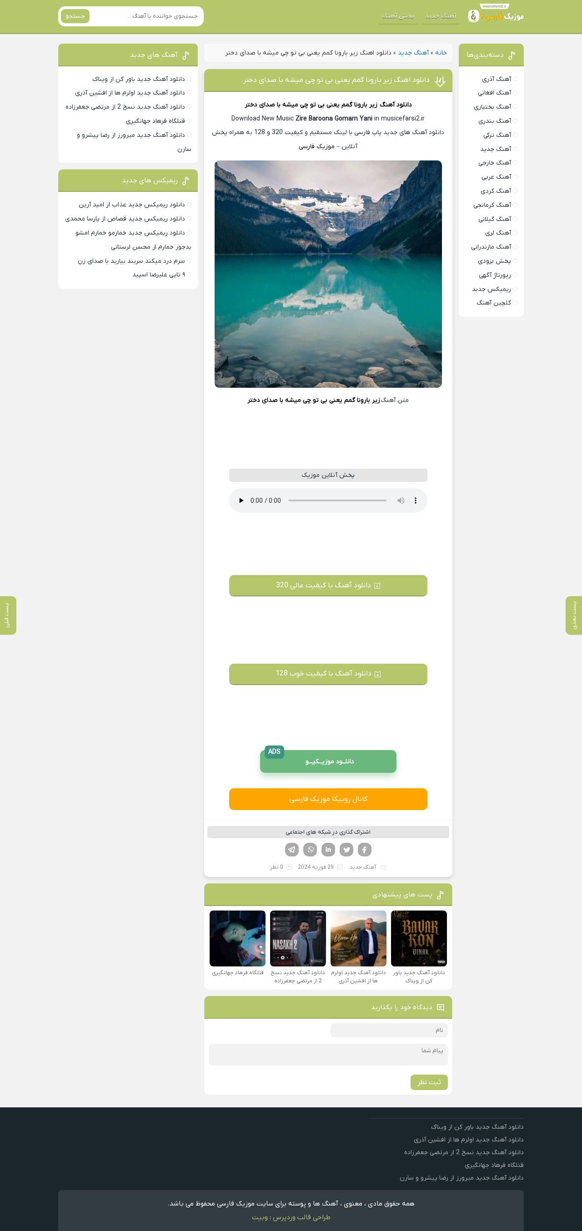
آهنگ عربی (496, 177)
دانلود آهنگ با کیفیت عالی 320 (323, 585)
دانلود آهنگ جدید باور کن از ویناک (138, 79)
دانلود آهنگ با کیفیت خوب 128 (323, 673)
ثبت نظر (429, 1082)
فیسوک (364, 849)
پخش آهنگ (398, 16)
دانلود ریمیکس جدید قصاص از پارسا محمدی (125, 219)
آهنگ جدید (440, 16)
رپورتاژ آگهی (495, 275)
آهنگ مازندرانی (491, 247)
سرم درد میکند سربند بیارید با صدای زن (131, 261)
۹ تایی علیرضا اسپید (158, 274)
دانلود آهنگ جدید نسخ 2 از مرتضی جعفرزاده (125, 107)
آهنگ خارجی (494, 163)
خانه (441, 53)
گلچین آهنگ (494, 303)
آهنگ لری (498, 233)
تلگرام (292, 849)
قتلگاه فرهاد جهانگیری (155, 121)
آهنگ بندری (494, 121)
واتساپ (310, 849)
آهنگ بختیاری (492, 107)
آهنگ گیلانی (494, 219)
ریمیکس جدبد (491, 289)
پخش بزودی (494, 261)
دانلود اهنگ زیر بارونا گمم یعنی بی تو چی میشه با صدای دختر (336, 80)
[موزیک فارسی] (494, 16)
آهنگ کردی (496, 191)
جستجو (75, 16)
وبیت (260, 1217)
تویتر (346, 849)
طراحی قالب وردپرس (302, 1217)
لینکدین (328, 849)
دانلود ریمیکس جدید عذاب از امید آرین (132, 204)
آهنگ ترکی (497, 135)
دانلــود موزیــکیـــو (311, 758)
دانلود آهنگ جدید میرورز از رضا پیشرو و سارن (462, 1178)
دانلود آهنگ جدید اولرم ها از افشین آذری (130, 93)
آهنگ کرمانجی (492, 205)
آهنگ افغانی (494, 93)
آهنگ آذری (496, 79)
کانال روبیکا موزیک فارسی (328, 799)
